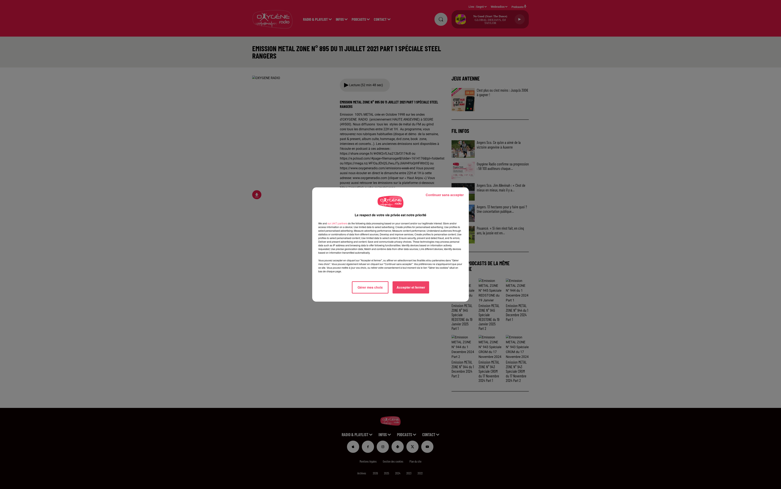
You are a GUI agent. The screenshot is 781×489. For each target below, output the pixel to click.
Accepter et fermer (411, 287)
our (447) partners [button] (337, 223)
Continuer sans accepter (445, 194)
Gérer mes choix (370, 287)
